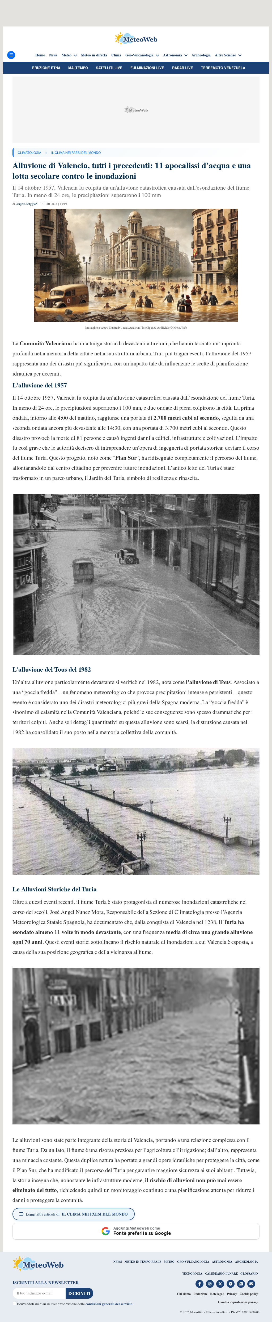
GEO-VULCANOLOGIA (193, 1262)
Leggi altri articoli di (77, 1214)
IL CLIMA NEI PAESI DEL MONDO (76, 152)
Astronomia (172, 55)
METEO (169, 1262)
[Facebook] (199, 1284)
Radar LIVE (182, 67)
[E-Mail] (251, 1284)
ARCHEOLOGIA (246, 1262)
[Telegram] (231, 1284)
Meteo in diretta (94, 55)
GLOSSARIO (249, 1273)
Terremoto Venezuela (223, 67)
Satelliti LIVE (109, 67)
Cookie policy (249, 1294)
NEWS (117, 1262)
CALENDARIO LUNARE (221, 1273)
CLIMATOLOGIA (29, 152)
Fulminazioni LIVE (147, 67)
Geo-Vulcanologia (139, 55)
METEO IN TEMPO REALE (143, 1262)
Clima (116, 55)
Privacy (232, 1294)
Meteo (66, 55)
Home (40, 55)
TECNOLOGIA (192, 1273)
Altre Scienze (225, 55)
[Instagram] (210, 1284)
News (53, 55)
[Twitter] (220, 1284)
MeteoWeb (196, 1312)
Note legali (217, 1294)
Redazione (200, 1294)
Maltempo (78, 67)
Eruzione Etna (46, 67)
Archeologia (201, 55)
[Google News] (241, 1284)
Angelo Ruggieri (27, 204)
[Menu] (11, 55)
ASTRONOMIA (222, 1262)
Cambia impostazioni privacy (238, 1302)
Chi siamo (184, 1294)
